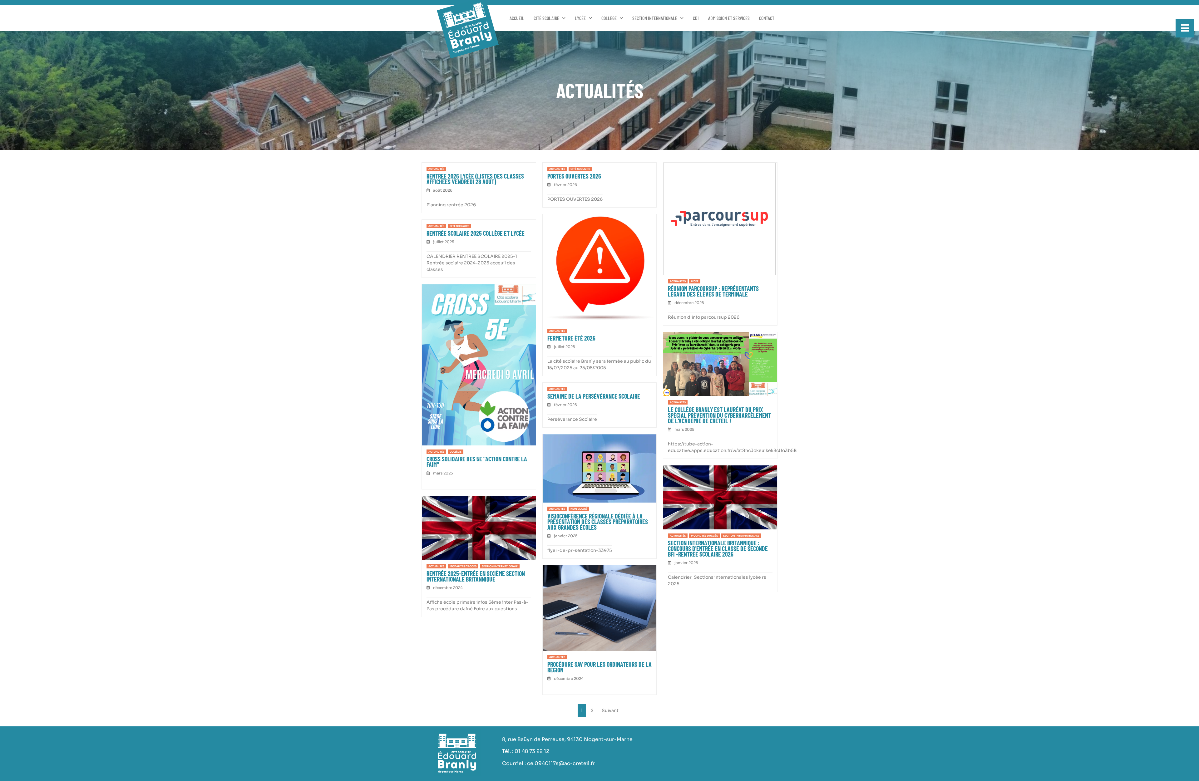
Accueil (517, 18)
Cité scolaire (546, 18)
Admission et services (729, 18)
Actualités (436, 168)
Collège (609, 18)
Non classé (578, 508)
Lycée (580, 18)
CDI (696, 18)
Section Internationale (654, 18)
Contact (766, 18)
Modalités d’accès (704, 535)
